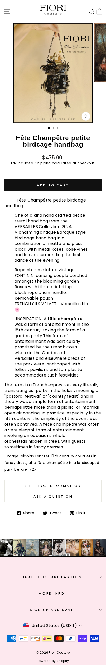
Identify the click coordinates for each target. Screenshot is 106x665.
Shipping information (53, 486)
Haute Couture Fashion (52, 577)
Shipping (43, 163)
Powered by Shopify (53, 661)
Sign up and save (52, 610)
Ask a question (53, 496)
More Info (52, 593)
